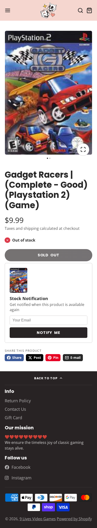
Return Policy (18, 400)
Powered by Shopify (74, 518)
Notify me (48, 332)
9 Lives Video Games (38, 518)
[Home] (48, 10)
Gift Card (13, 417)
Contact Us (15, 409)
